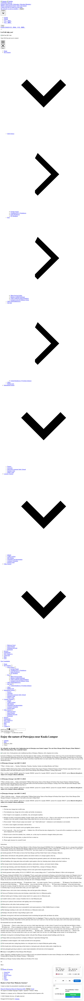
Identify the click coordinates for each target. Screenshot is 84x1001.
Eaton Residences (15, 214)
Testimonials (7, 652)
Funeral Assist (11, 562)
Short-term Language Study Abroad (16, 469)
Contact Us (7, 726)
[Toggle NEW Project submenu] (15, 667)
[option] (43, 17)
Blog (5, 657)
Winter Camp (10, 472)
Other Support (8, 710)
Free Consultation (5, 661)
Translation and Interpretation (14, 559)
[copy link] (3, 968)
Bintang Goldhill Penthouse (17, 297)
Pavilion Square (14, 211)
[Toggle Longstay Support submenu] (14, 699)
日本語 (6, 19)
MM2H (9, 555)
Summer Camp (11, 471)
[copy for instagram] (1, 968)
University (10, 468)
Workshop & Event (12, 648)
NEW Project (11, 667)
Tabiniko (6, 740)
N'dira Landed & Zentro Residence (19, 298)
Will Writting (10, 558)
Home (5, 51)
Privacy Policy (7, 975)
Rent (8, 675)
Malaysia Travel (11, 645)
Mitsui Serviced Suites (16, 295)
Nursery (9, 466)
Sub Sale (9, 684)
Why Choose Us (8, 654)
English (3, 10)
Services (6, 651)
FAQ (5, 658)
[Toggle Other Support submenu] (12, 710)
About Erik (7, 655)
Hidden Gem (10, 383)
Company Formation (12, 561)
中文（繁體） (8, 22)
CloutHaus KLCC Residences (18, 213)
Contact (6, 979)
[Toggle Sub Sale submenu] (12, 684)
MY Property (7, 665)
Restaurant (10, 649)
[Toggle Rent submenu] (10, 675)
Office (8, 382)
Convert (77, 981)
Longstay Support (9, 699)
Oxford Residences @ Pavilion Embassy (21, 380)
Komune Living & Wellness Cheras (19, 300)
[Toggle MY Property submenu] (11, 666)
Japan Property (11, 646)
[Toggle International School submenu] (15, 690)
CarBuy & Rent (11, 556)
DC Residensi (14, 216)
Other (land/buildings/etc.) (14, 301)
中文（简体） (8, 21)
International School (9, 690)
